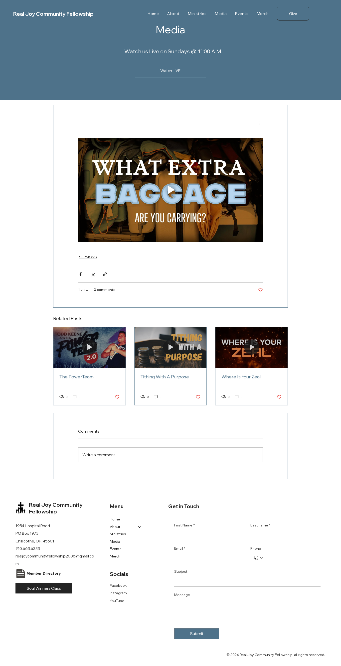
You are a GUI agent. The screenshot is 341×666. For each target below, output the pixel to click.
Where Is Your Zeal (241, 377)
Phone (255, 548)
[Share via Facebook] (80, 274)
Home (115, 519)
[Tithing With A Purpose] (171, 347)
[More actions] (260, 123)
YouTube (117, 600)
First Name (184, 525)
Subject (180, 571)
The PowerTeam (76, 377)
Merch (115, 556)
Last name (260, 525)
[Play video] (170, 190)
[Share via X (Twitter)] (92, 274)
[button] (173, 14)
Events (116, 548)
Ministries (118, 534)
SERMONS (88, 257)
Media (115, 541)
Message (182, 594)
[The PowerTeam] (89, 347)
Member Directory (43, 573)
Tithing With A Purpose (165, 377)
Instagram (118, 593)
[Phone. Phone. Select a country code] (258, 558)
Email (179, 548)
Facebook (118, 585)
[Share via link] (105, 274)
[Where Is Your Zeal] (251, 347)
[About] (140, 527)
